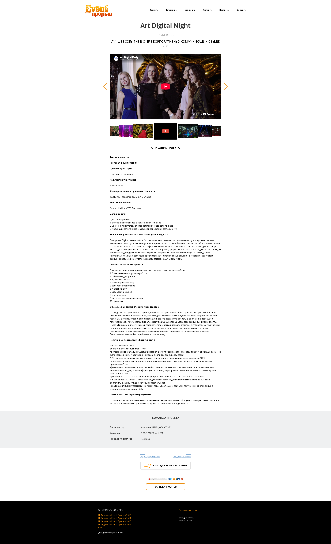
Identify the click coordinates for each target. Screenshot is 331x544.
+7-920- (182, 520)
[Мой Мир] (176, 479)
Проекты (154, 10)
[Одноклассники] (174, 479)
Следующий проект (182, 456)
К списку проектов (166, 486)
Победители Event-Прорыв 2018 (114, 515)
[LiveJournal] (179, 479)
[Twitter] (171, 479)
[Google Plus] (182, 479)
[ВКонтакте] (168, 479)
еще (100, 527)
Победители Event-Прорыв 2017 (114, 518)
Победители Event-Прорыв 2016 (114, 521)
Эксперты (207, 10)
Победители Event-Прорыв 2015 (114, 524)
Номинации (189, 10)
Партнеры (224, 10)
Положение (171, 10)
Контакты (241, 10)
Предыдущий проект (150, 456)
